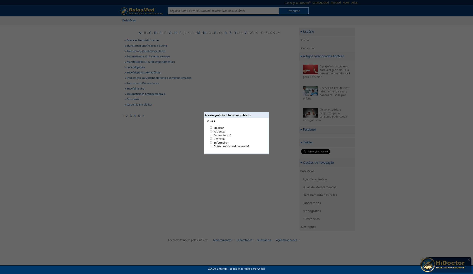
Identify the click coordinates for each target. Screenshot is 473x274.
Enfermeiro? (221, 142)
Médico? (219, 128)
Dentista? (219, 139)
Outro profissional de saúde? (231, 146)
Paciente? (219, 131)
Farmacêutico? (222, 135)
